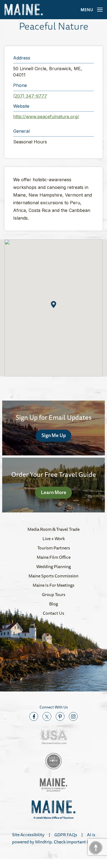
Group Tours (53, 594)
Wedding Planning (53, 566)
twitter (47, 716)
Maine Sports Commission (53, 575)
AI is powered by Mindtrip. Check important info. (53, 838)
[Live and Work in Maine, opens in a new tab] (53, 761)
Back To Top (96, 848)
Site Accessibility (28, 834)
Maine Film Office (54, 557)
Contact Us (53, 613)
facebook (33, 716)
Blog (53, 603)
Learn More (53, 492)
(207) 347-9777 (30, 96)
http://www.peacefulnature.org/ (46, 116)
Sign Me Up (53, 435)
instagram (73, 716)
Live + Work (54, 538)
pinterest (60, 716)
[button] (53, 304)
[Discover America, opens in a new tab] (53, 737)
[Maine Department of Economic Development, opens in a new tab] (53, 785)
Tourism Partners (53, 547)
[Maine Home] (23, 10)
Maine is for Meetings (53, 585)
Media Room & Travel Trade (53, 529)
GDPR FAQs (65, 834)
